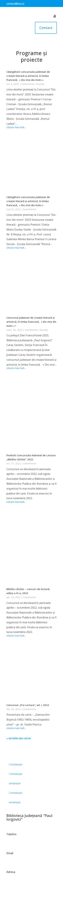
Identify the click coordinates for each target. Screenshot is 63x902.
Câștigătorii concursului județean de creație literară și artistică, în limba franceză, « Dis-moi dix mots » (28, 76)
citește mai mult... (16, 127)
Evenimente (28, 84)
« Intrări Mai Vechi (18, 738)
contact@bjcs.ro (15, 3)
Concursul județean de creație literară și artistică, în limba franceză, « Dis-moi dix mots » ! (31, 321)
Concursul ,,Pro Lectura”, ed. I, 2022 (27, 705)
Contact (45, 27)
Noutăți (40, 84)
